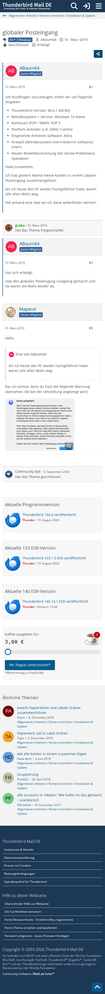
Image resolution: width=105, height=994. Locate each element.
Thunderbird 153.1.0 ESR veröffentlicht (54, 558)
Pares (21, 717)
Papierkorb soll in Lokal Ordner (42, 733)
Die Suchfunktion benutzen (23, 911)
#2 (91, 262)
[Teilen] (98, 54)
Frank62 (22, 779)
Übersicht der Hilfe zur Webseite (27, 904)
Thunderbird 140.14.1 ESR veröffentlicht (55, 601)
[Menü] (99, 6)
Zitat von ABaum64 (31, 354)
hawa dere (24, 759)
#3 (91, 328)
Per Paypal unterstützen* (30, 665)
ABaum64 (48, 39)
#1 (91, 87)
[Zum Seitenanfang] (97, 987)
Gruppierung (27, 774)
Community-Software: (28, 974)
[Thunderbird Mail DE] (26, 6)
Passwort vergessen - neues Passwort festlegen (37, 936)
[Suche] (74, 6)
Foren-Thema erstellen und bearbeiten (31, 928)
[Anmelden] (86, 6)
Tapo (20, 738)
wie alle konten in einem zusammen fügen (52, 753)
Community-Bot (28, 471)
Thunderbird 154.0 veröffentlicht (49, 514)
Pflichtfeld (24, 805)
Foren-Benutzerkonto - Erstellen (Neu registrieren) (39, 920)
